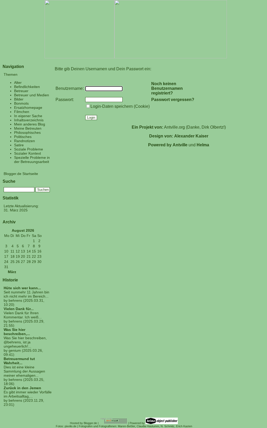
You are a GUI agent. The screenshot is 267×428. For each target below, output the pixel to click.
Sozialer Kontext (27, 153)
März (12, 272)
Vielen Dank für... (19, 309)
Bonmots (21, 103)
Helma (203, 145)
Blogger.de (90, 423)
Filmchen (21, 112)
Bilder (18, 99)
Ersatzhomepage (28, 107)
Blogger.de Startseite (21, 174)
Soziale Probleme (28, 149)
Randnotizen (24, 141)
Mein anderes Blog (29, 124)
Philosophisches (27, 132)
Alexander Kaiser (191, 136)
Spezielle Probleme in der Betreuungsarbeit (32, 159)
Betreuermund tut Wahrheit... (19, 361)
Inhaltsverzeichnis (29, 120)
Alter (18, 82)
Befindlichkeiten (27, 87)
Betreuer (21, 91)
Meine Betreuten (27, 128)
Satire (19, 145)
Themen (10, 74)
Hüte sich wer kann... (22, 288)
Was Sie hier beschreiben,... (17, 332)
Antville (180, 145)
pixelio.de (70, 426)
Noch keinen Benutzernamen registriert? (167, 88)
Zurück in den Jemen (22, 388)
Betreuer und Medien (31, 95)
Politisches (23, 137)
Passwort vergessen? (172, 99)
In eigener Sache (28, 116)
